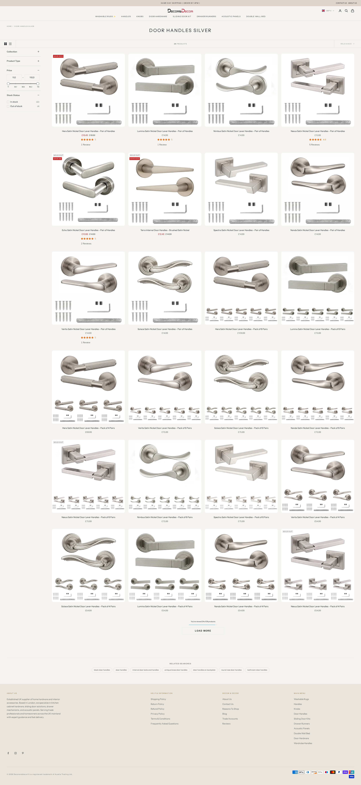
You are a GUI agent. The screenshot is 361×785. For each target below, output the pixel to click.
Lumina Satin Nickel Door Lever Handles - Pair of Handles (165, 131)
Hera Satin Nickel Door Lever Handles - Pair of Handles (88, 131)
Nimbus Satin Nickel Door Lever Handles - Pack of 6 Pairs (164, 517)
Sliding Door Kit (182, 16)
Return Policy (157, 704)
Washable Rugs (301, 699)
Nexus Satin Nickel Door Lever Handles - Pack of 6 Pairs (88, 517)
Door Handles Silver (24, 26)
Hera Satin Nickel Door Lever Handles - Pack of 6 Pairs (241, 329)
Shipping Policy (158, 699)
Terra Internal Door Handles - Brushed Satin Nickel (164, 230)
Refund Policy (157, 709)
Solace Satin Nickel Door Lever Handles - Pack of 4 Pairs (88, 606)
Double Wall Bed (256, 16)
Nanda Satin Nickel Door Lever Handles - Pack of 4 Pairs (241, 606)
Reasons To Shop (230, 709)
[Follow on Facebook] (8, 753)
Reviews (226, 723)
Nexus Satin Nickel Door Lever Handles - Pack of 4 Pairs (318, 606)
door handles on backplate (204, 670)
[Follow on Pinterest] (22, 753)
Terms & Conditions (160, 718)
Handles (126, 16)
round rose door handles (231, 670)
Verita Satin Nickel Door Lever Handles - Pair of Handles (88, 329)
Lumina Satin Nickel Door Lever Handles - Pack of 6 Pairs (317, 329)
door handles (121, 670)
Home (9, 26)
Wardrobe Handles (303, 743)
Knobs (140, 16)
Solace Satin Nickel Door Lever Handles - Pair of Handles (165, 329)
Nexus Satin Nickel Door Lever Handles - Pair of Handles (318, 131)
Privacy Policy (158, 713)
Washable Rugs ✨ (105, 16)
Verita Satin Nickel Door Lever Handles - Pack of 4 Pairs (318, 517)
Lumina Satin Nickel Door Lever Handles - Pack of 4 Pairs (164, 606)
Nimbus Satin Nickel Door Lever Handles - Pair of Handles (241, 131)
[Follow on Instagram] (15, 753)
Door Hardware (158, 16)
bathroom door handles (257, 670)
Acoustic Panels (231, 16)
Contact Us (341, 3)
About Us (352, 3)
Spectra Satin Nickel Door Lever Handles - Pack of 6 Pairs (241, 517)
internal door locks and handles (146, 670)
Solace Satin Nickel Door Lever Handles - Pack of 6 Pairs (241, 428)
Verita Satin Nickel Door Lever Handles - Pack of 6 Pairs (165, 428)
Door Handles (300, 713)
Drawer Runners (206, 16)
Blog (224, 713)
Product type (13, 61)
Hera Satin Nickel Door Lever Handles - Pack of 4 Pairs (88, 428)
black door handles (102, 670)
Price (9, 70)
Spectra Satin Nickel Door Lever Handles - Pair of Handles (241, 230)
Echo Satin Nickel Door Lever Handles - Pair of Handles (88, 230)
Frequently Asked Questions (164, 723)
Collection (12, 51)
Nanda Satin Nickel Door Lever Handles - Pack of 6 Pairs (318, 428)
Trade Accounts (230, 718)
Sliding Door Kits (302, 718)
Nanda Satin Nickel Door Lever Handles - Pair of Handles (317, 230)
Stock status (13, 95)
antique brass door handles (176, 670)
